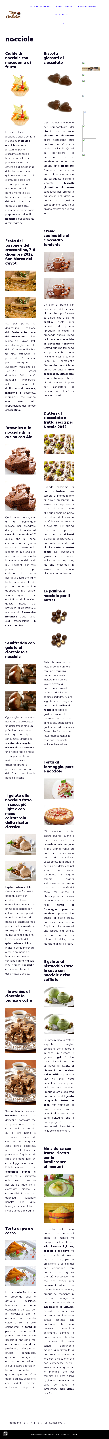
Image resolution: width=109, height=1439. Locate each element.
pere (46, 866)
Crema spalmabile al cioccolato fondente (56, 238)
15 (46, 1422)
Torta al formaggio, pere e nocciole (59, 766)
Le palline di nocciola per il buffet (57, 595)
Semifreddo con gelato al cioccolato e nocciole (20, 650)
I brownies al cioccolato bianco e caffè (18, 996)
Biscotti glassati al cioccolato (54, 58)
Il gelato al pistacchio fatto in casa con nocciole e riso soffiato (59, 970)
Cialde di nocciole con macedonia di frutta (18, 60)
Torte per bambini (87, 6)
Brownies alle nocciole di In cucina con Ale (18, 432)
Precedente (13, 1422)
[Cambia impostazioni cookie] (5, 1433)
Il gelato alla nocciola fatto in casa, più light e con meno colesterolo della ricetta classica (18, 811)
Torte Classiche (64, 6)
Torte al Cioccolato (40, 6)
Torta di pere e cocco (19, 1230)
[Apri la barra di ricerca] (62, 23)
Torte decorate (62, 15)
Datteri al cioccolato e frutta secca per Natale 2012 (58, 420)
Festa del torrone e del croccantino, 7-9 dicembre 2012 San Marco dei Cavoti (20, 251)
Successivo (57, 1422)
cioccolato (29, 392)
